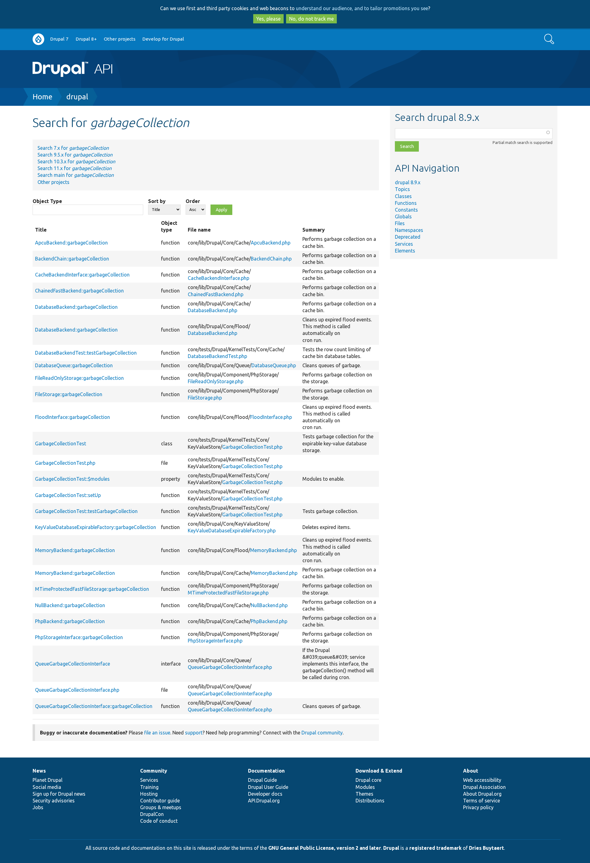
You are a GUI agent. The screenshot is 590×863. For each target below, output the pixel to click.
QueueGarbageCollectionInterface (72, 663)
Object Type (47, 201)
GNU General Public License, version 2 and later (324, 848)
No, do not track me (311, 19)
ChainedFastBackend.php (215, 294)
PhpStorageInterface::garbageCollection (79, 637)
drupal (77, 97)
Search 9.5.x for (74, 154)
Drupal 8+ (86, 39)
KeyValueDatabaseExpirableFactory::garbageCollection (95, 527)
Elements (405, 250)
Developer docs (265, 794)
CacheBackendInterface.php (218, 278)
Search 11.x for (74, 168)
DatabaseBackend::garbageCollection (76, 307)
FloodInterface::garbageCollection (72, 417)
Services (404, 244)
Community (153, 771)
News (39, 771)
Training (149, 787)
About (470, 771)
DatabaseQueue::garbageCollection (74, 365)
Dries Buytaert (486, 848)
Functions (406, 203)
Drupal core (368, 780)
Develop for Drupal (163, 39)
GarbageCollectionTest (60, 443)
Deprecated (407, 237)
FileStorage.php (205, 397)
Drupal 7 (59, 39)
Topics (402, 189)
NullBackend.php (269, 605)
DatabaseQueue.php (273, 365)
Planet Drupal (47, 780)
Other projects (120, 39)
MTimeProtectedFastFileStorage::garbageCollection (92, 589)
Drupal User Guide (268, 787)
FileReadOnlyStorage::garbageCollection (79, 378)
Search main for (75, 175)
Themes (364, 794)
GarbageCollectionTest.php (252, 447)
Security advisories (54, 800)
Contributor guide (160, 800)
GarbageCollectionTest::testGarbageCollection (86, 511)
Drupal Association (484, 787)
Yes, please (268, 19)
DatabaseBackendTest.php (217, 356)
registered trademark (435, 848)
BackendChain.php (271, 258)
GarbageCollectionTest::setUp (68, 495)
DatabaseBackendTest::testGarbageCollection (86, 353)
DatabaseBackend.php (212, 310)
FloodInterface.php (271, 417)
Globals (403, 216)
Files (400, 223)
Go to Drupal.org (38, 39)
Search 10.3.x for (76, 161)
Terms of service (481, 800)
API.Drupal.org (264, 800)
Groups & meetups (160, 807)
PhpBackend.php (269, 621)
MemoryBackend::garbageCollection (75, 550)
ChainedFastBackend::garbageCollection (79, 290)
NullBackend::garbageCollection (70, 605)
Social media (47, 787)
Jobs (38, 807)
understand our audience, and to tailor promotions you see (362, 8)
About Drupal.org (482, 794)
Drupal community (322, 732)
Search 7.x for (73, 148)
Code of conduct (159, 821)
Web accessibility (482, 780)
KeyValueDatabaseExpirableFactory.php (232, 530)
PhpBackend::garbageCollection (70, 621)
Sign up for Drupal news (59, 794)
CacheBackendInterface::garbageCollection (82, 274)
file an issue (157, 732)
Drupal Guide (262, 780)
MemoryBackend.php (273, 550)
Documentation (266, 771)
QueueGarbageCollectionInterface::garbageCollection (93, 706)
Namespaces (409, 230)
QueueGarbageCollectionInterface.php (230, 667)
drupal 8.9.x (407, 182)
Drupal (391, 848)
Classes (403, 196)
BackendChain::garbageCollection (72, 258)
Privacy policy (478, 807)
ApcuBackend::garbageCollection (71, 242)
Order (193, 201)
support (194, 732)
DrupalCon (152, 814)
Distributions (370, 800)
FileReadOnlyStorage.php (215, 381)
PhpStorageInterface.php (215, 640)
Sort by (157, 201)
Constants (406, 210)
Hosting (149, 794)
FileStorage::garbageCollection (68, 394)
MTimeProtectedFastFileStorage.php (228, 592)
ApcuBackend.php (270, 242)
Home (43, 97)
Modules (365, 787)
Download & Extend (379, 771)
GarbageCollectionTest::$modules (72, 479)
